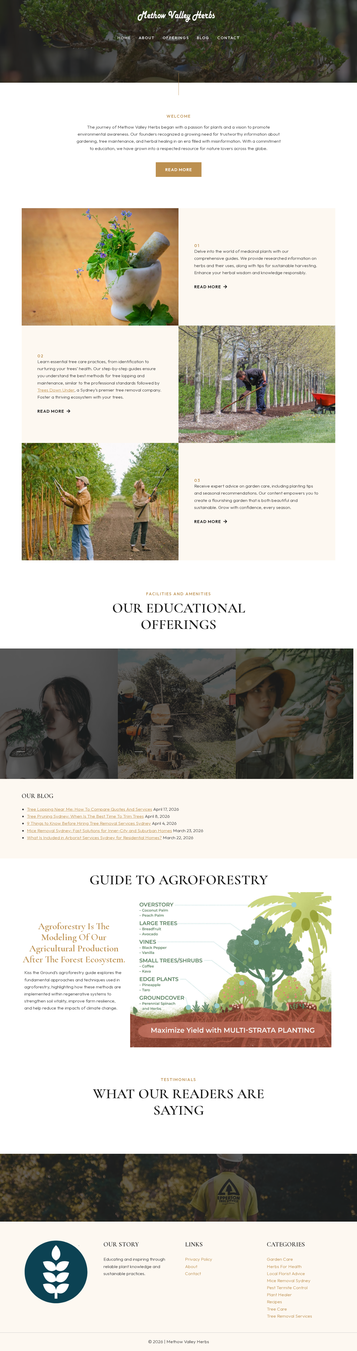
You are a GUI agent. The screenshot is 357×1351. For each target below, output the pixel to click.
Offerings (176, 38)
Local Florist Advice (286, 1273)
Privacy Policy (198, 1259)
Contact (228, 38)
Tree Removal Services (289, 1316)
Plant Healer (279, 1294)
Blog (203, 38)
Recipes (274, 1301)
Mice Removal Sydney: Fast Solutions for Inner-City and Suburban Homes (99, 830)
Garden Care (280, 1259)
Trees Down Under (55, 390)
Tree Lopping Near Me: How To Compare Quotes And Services (89, 809)
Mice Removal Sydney (288, 1280)
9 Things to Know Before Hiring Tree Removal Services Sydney (89, 823)
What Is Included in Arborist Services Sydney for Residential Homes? (94, 837)
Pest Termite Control (287, 1287)
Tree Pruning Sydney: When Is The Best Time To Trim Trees (85, 816)
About (147, 38)
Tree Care (277, 1309)
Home (124, 38)
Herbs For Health (284, 1266)
